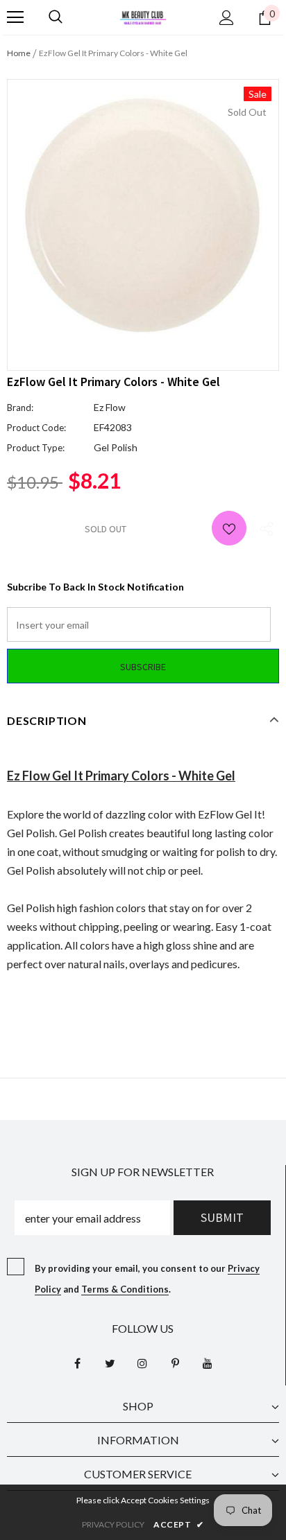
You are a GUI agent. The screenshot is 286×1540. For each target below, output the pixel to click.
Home (19, 53)
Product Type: (36, 447)
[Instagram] (142, 1362)
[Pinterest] (174, 1362)
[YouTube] (207, 1362)
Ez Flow (110, 407)
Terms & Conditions (125, 1289)
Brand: (20, 407)
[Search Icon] (55, 17)
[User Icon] (226, 17)
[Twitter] (109, 1362)
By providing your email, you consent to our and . (147, 1279)
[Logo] (143, 16)
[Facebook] (77, 1362)
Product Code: (36, 427)
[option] (143, 214)
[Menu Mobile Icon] (15, 17)
